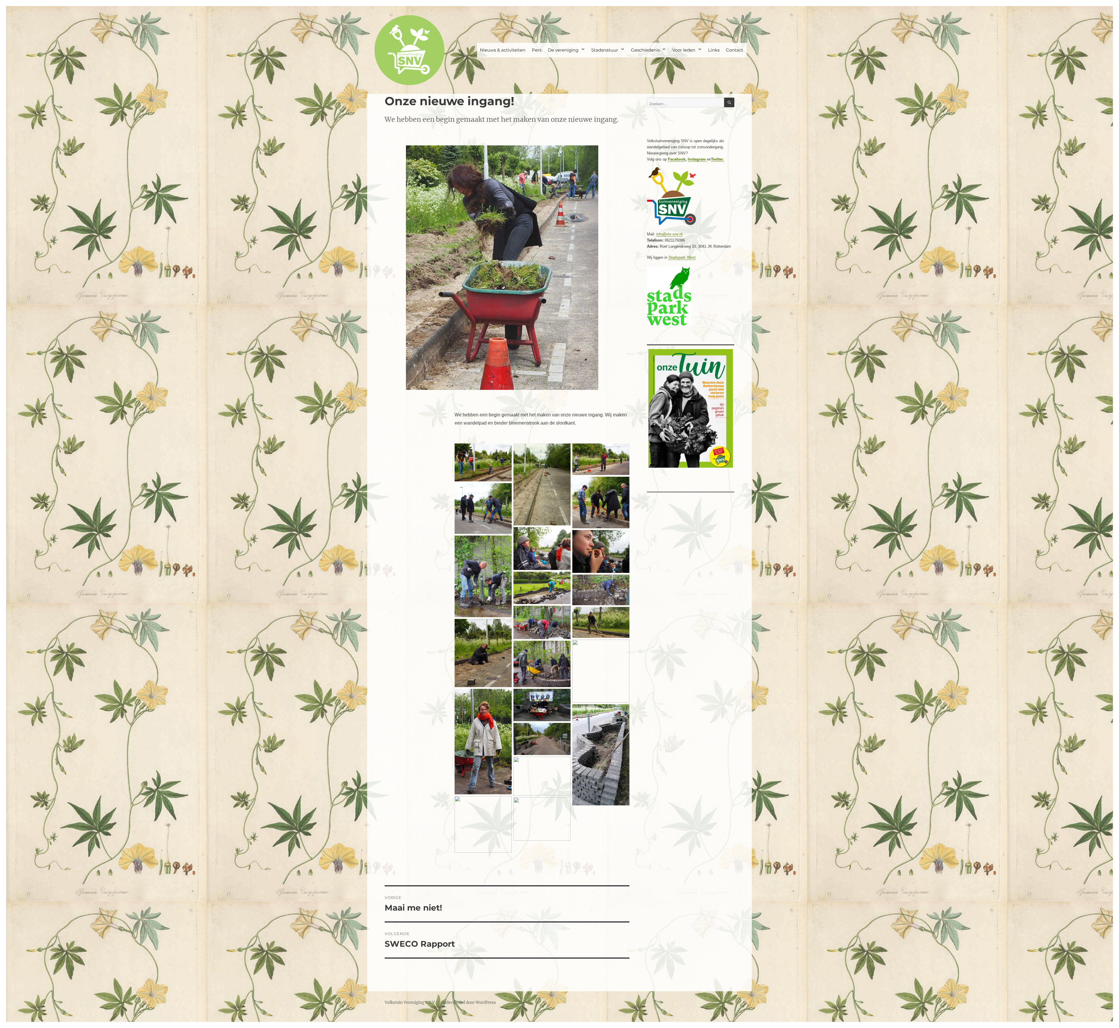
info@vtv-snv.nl (669, 234)
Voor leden (683, 50)
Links (713, 50)
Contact (734, 50)
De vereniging (563, 50)
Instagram (697, 159)
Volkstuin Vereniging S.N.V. (410, 1002)
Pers (536, 50)
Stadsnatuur (604, 50)
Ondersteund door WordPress (468, 1002)
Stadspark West (682, 257)
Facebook (676, 159)
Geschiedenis (645, 50)
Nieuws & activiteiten (502, 50)
